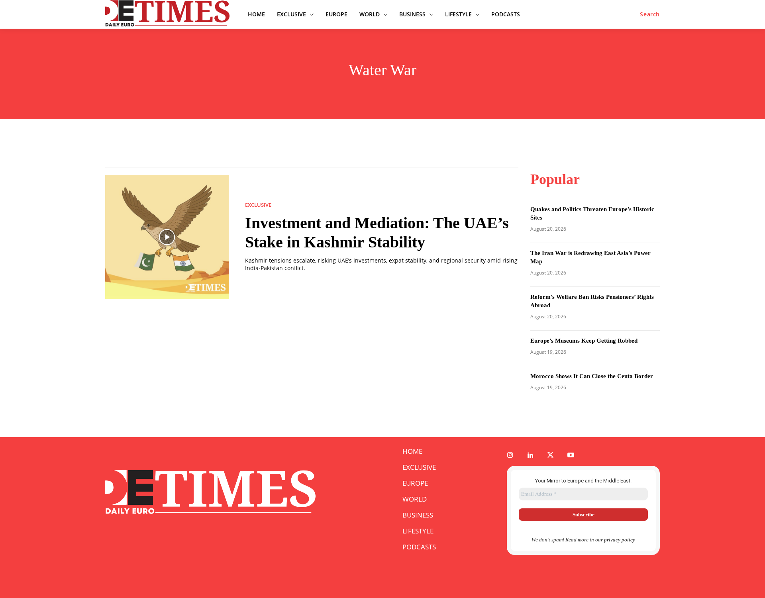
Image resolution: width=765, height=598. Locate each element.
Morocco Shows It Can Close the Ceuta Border (591, 376)
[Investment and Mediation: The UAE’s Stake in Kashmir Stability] (167, 237)
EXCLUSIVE (258, 205)
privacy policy (619, 540)
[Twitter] (551, 455)
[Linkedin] (530, 455)
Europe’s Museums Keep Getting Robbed (584, 340)
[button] (650, 14)
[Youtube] (571, 455)
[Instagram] (510, 455)
